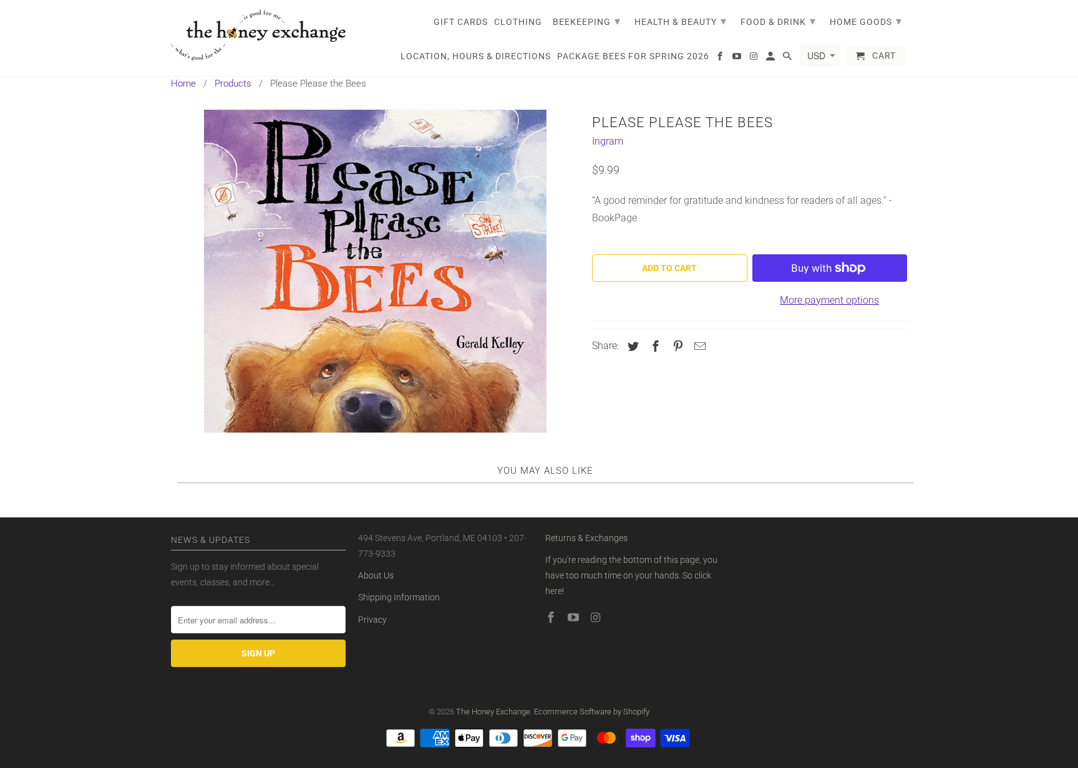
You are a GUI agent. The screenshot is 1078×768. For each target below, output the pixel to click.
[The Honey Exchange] (258, 34)
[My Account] (771, 58)
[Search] (788, 58)
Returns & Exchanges (586, 538)
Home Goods (866, 20)
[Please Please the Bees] (375, 271)
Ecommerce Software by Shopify (591, 711)
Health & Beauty (680, 20)
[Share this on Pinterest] (676, 346)
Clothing (518, 22)
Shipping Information (399, 597)
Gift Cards (461, 22)
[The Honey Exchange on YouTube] (574, 617)
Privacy (372, 620)
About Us (376, 575)
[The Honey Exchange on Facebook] (552, 617)
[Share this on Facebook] (654, 346)
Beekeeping (587, 20)
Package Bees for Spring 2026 (633, 56)
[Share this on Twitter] (631, 346)
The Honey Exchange (493, 711)
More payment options (829, 300)
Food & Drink (778, 20)
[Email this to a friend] (698, 346)
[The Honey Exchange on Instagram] (597, 617)
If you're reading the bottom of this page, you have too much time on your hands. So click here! (631, 575)
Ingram (607, 141)
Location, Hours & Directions (476, 56)
